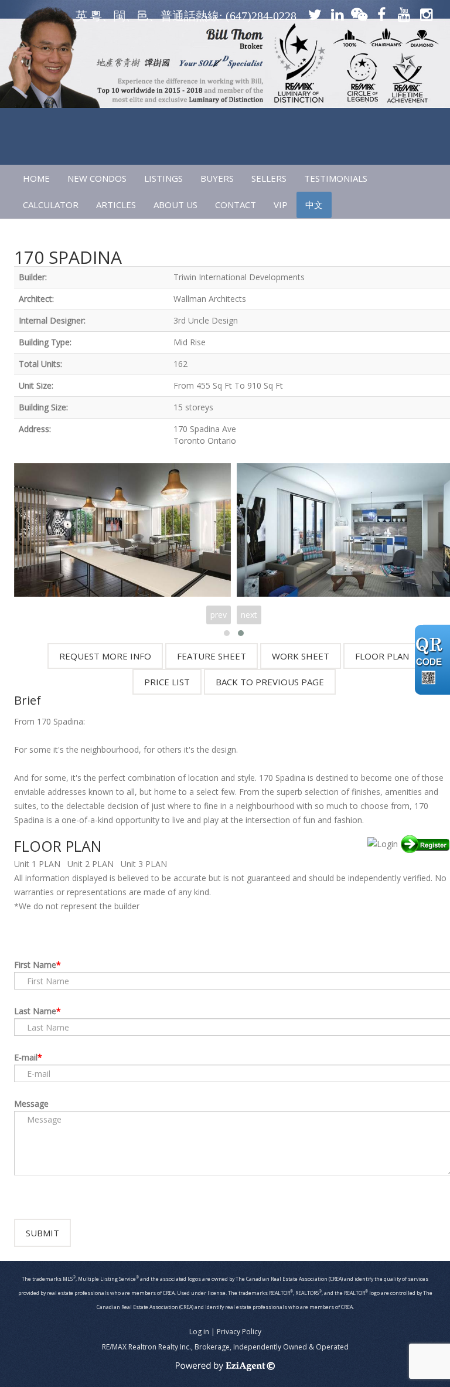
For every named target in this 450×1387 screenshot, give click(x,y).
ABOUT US (175, 204)
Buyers (217, 178)
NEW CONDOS (97, 178)
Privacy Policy (239, 1332)
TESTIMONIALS (335, 178)
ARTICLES (116, 204)
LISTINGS (163, 178)
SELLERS (269, 178)
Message (31, 1103)
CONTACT (235, 204)
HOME (36, 178)
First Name (35, 964)
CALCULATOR (51, 204)
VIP (281, 204)
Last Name (35, 1011)
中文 (314, 204)
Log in (199, 1332)
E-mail (26, 1057)
